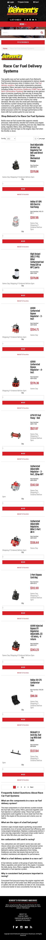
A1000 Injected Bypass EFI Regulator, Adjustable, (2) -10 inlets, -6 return (36, 632)
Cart (37, 2)
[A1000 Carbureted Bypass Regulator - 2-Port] (15, 320)
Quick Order (24, 2)
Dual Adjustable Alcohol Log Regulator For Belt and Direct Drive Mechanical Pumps (36, 152)
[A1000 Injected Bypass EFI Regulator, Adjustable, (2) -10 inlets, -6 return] (15, 637)
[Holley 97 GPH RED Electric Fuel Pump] (15, 213)
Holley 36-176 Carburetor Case (36, 683)
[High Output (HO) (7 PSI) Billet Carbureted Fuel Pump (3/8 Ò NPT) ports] (15, 266)
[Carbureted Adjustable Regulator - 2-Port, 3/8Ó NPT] (15, 478)
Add (23, 189)
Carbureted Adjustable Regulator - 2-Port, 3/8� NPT (36, 470)
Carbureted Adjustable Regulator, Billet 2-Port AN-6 (35, 526)
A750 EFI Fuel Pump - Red (35, 416)
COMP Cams (36, 89)
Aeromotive (17, 89)
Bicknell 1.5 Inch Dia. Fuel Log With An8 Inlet (35, 736)
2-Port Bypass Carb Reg (36, 576)
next (31, 787)
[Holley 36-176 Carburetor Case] (15, 692)
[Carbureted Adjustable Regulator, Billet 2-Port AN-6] (15, 533)
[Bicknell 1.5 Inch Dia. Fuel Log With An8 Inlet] (15, 744)
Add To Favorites (24, 194)
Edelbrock (27, 89)
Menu (22, 24)
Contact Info (23, 916)
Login (11, 2)
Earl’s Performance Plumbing (12, 91)
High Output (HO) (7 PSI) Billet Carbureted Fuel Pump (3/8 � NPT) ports (37, 261)
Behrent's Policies (23, 920)
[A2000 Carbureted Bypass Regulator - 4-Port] (15, 373)
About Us (23, 914)
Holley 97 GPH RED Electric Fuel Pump (36, 204)
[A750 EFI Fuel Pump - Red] (15, 427)
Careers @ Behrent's (23, 918)
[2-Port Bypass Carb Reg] (15, 586)
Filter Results (24, 42)
